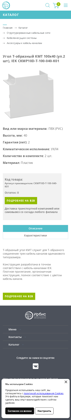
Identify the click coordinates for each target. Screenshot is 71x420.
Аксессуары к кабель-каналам (24, 43)
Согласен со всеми (20, 411)
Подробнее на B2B (21, 200)
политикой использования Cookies (43, 393)
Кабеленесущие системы (22, 38)
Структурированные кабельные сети (29, 32)
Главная (8, 27)
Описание (35, 228)
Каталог (11, 15)
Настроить (44, 411)
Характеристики (35, 235)
